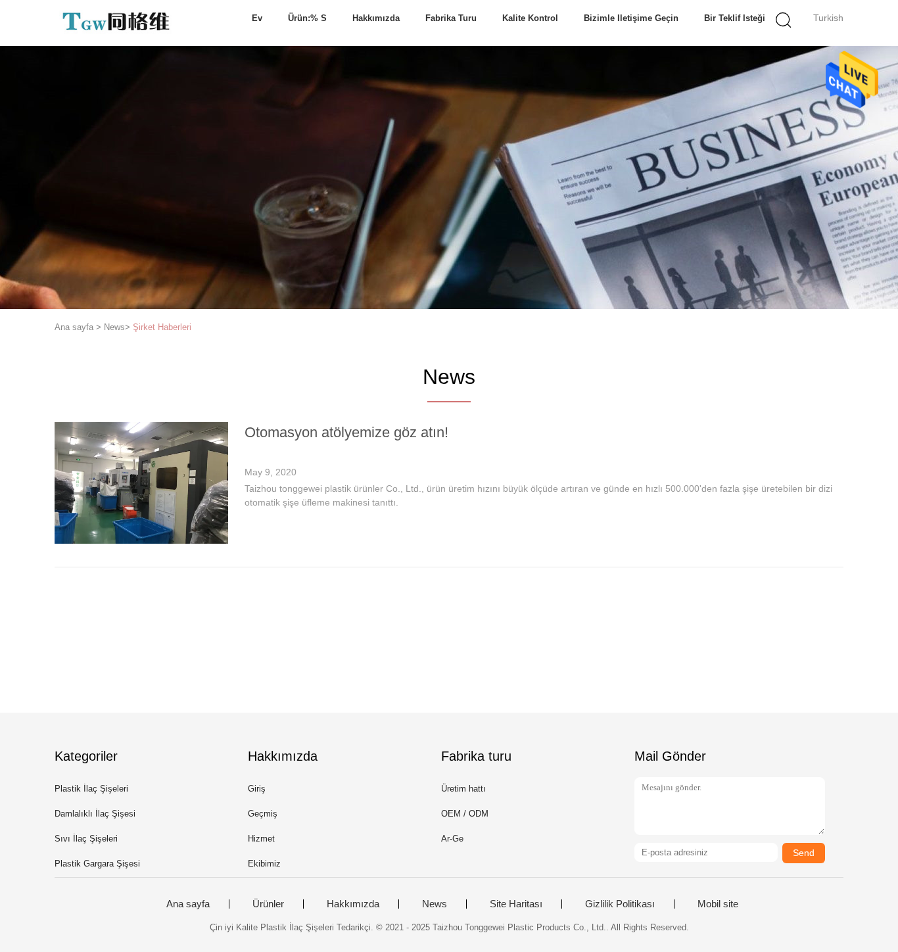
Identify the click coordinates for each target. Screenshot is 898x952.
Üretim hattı (463, 789)
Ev (257, 18)
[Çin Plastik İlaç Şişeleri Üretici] (119, 23)
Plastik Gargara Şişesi (97, 864)
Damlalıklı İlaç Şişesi (95, 814)
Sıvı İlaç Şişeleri (86, 839)
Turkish (828, 17)
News (434, 904)
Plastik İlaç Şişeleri (91, 789)
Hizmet (261, 839)
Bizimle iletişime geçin (631, 18)
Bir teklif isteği (734, 18)
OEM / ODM (464, 814)
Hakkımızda (376, 18)
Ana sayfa (188, 904)
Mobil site (717, 904)
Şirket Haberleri (162, 327)
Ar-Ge (452, 839)
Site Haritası (516, 904)
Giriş (257, 789)
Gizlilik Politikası (620, 904)
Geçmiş (262, 814)
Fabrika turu (451, 18)
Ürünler (268, 904)
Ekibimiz (264, 864)
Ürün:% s (307, 18)
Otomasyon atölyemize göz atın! (346, 432)
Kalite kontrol (530, 18)
